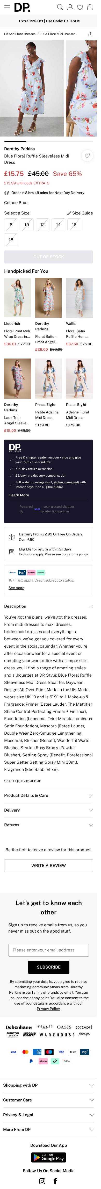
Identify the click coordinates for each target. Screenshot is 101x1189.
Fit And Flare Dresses (19, 34)
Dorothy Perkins (19, 148)
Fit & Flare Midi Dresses (58, 34)
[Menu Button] (7, 7)
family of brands (45, 992)
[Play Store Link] (48, 1157)
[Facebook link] (55, 1181)
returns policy (77, 554)
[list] (48, 91)
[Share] (90, 34)
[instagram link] (42, 1181)
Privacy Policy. (48, 1009)
